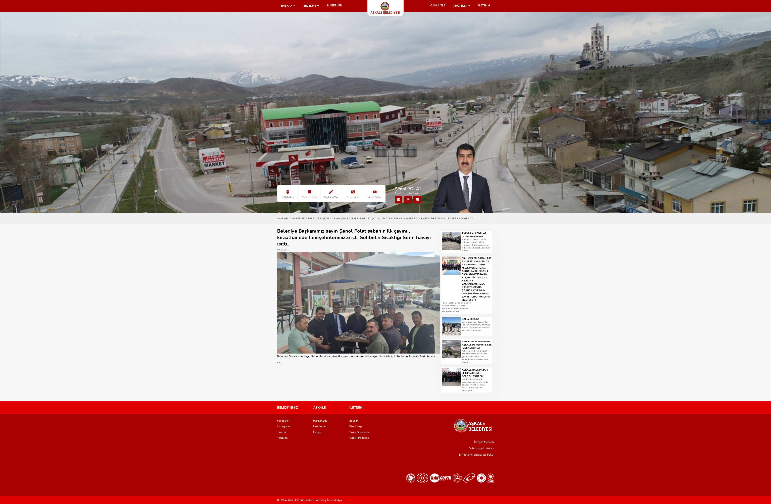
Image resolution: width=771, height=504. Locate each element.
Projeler (460, 6)
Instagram (283, 426)
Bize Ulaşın (356, 426)
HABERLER (298, 218)
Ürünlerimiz (320, 426)
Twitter (281, 432)
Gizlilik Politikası (359, 438)
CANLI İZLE (437, 5)
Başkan (287, 6)
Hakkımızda (320, 421)
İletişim (484, 5)
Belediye (309, 6)
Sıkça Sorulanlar (359, 432)
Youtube (282, 438)
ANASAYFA (283, 218)
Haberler (334, 5)
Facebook (283, 421)
